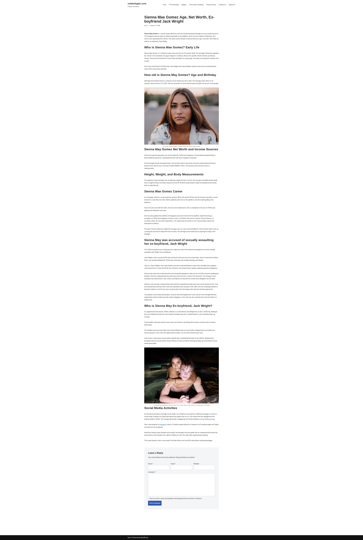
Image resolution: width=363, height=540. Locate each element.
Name (150, 464)
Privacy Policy (211, 4)
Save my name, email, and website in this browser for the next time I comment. (176, 498)
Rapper (184, 4)
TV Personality (174, 4)
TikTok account (210, 419)
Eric (147, 25)
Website (196, 464)
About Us (232, 4)
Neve (129, 537)
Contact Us (222, 4)
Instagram (162, 424)
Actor (164, 4)
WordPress (144, 537)
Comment (152, 472)
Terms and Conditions (196, 4)
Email (173, 464)
